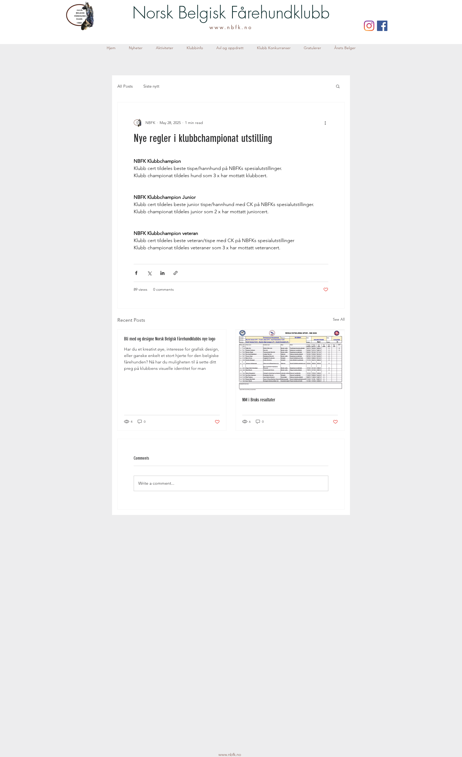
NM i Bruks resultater (258, 400)
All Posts (125, 86)
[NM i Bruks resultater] (290, 359)
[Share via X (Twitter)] (149, 272)
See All (339, 319)
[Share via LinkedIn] (162, 272)
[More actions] (325, 122)
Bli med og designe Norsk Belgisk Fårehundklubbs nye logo (169, 339)
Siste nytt (151, 86)
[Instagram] (369, 26)
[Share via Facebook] (136, 272)
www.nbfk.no (230, 27)
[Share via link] (175, 272)
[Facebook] (382, 26)
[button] (164, 48)
